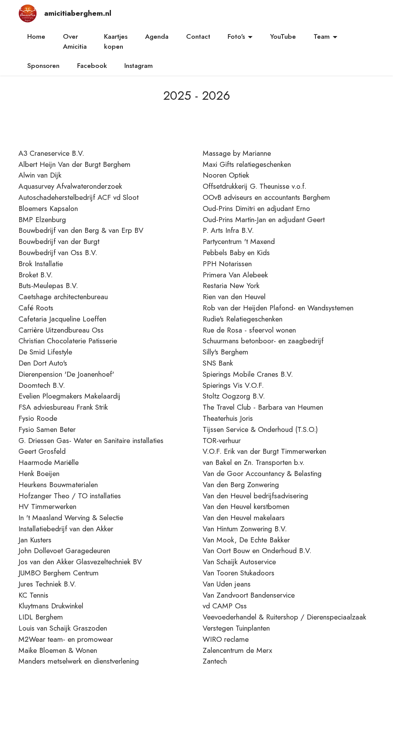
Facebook (92, 66)
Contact (198, 36)
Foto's (236, 36)
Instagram (138, 66)
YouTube (283, 36)
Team (322, 36)
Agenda (156, 36)
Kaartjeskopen (115, 41)
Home (36, 36)
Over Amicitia (75, 41)
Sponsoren (43, 66)
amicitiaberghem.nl (76, 13)
